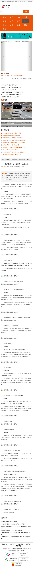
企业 (11, 25)
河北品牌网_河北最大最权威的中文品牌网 (10, 1)
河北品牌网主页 (15, 159)
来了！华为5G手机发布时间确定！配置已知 (13, 152)
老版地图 (20, 544)
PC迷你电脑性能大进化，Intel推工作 (11, 154)
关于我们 (4, 544)
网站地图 (28, 544)
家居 (11, 21)
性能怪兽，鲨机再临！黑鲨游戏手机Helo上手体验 (13, 524)
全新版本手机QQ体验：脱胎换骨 (10, 145)
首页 (4, 17)
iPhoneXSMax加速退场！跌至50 (10, 149)
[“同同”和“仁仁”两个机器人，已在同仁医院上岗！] (16, 111)
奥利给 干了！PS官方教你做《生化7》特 (11, 87)
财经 (18, 21)
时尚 (4, 25)
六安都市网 (11, 512)
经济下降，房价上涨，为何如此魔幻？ (10, 96)
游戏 (18, 25)
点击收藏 (30, 1)
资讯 (11, 17)
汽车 (18, 17)
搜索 (26, 11)
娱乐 (25, 17)
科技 (25, 21)
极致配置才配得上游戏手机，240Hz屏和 (12, 137)
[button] (3, 56)
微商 (4, 29)
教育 (4, 21)
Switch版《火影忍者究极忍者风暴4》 (10, 85)
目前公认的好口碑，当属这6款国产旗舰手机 (11, 530)
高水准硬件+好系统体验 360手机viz (11, 135)
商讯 (25, 25)
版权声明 (18, 546)
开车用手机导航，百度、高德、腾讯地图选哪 (13, 140)
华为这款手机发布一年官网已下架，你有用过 (13, 142)
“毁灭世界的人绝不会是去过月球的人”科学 (11, 94)
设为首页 (23, 1)
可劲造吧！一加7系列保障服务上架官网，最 (13, 147)
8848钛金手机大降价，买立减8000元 (11, 133)
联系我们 (12, 544)
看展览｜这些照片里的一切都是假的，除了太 (12, 92)
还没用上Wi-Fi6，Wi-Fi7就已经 (8, 89)
